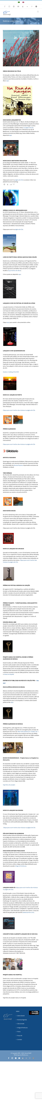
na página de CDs (28, 127)
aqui (7, 81)
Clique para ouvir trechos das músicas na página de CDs (19, 410)
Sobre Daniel (21, 1016)
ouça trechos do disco (14, 270)
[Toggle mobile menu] (38, 12)
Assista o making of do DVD (11, 372)
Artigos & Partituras (20, 866)
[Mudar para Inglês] (23, 2)
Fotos (19, 1031)
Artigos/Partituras (21, 1028)
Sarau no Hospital (9, 674)
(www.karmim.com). (28, 912)
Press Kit (19, 1035)
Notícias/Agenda (21, 1020)
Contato (19, 1039)
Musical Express (18, 465)
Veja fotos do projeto (9, 785)
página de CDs (19, 180)
